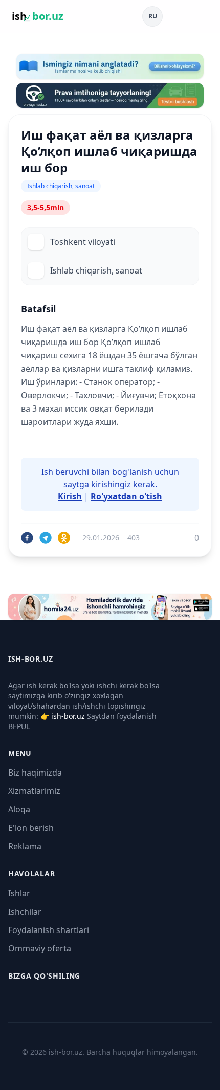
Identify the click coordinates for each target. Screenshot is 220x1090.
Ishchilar (24, 911)
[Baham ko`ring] (27, 538)
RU (152, 16)
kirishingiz (111, 484)
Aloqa (19, 809)
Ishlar (19, 893)
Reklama (24, 846)
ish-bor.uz (68, 716)
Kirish (70, 496)
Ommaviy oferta (39, 948)
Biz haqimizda (35, 772)
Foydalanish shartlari (48, 930)
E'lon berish (31, 827)
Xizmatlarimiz (34, 791)
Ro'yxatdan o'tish (126, 496)
